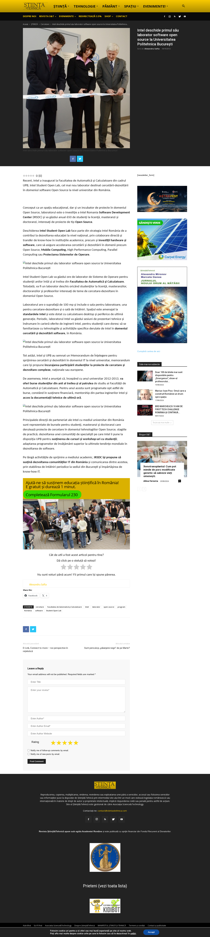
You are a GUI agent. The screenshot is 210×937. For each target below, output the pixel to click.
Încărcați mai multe (161, 422)
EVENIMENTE (66, 16)
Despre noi (29, 16)
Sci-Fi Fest (38, 925)
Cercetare (45, 24)
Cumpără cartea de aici (148, 351)
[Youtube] (184, 16)
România (28, 610)
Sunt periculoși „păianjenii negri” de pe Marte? (107, 648)
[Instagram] (169, 16)
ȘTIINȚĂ (60, 6)
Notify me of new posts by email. (45, 754)
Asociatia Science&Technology (58, 925)
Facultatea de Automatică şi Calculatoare (64, 607)
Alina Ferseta (150, 480)
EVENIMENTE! (154, 6)
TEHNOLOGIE (84, 6)
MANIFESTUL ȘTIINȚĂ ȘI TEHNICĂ (112, 925)
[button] (183, 6)
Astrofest (27, 925)
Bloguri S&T (145, 434)
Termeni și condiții (137, 925)
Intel (87, 607)
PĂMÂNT (109, 6)
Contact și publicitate (157, 925)
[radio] (63, 567)
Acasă (25, 24)
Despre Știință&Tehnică (84, 925)
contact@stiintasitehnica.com (112, 810)
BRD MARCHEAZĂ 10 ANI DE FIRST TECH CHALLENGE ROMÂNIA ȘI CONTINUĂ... (169, 409)
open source (109, 607)
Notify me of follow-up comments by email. (50, 750)
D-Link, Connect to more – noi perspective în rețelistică (45, 650)
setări (133, 933)
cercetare (40, 607)
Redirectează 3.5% (90, 16)
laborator (96, 607)
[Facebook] (164, 16)
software (39, 610)
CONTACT (121, 16)
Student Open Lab (53, 610)
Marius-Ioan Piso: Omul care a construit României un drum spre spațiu (170, 394)
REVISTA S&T (46, 16)
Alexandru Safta (152, 49)
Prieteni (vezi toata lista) (105, 886)
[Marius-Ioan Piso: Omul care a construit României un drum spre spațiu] (145, 394)
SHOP (108, 16)
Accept (151, 932)
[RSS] (174, 16)
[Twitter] (179, 16)
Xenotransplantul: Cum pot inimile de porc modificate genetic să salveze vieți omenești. (159, 471)
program (121, 607)
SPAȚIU (130, 6)
